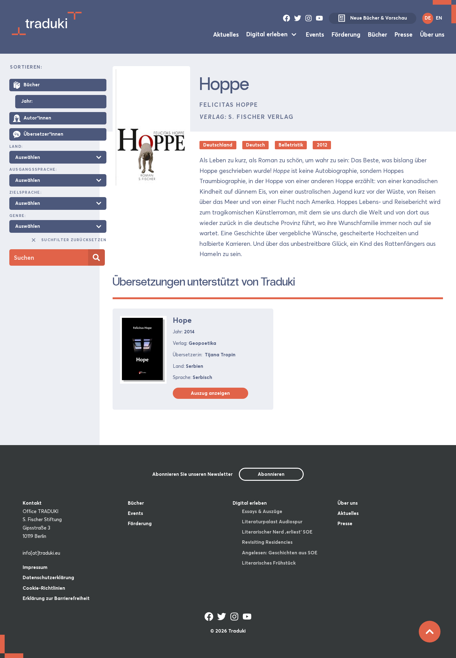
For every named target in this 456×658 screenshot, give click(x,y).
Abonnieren (271, 474)
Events (315, 34)
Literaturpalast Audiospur (272, 522)
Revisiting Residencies (267, 542)
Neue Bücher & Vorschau (378, 18)
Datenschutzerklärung (48, 577)
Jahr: (27, 101)
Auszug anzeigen (210, 393)
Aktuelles (226, 34)
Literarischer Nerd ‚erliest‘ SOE (277, 532)
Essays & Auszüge (262, 511)
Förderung (346, 34)
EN (439, 18)
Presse (404, 34)
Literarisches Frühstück (269, 563)
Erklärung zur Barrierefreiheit (56, 598)
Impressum (35, 567)
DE (428, 18)
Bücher (377, 34)
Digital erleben (267, 34)
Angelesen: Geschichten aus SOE (279, 553)
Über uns (432, 34)
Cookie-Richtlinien (44, 588)
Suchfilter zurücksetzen (73, 239)
